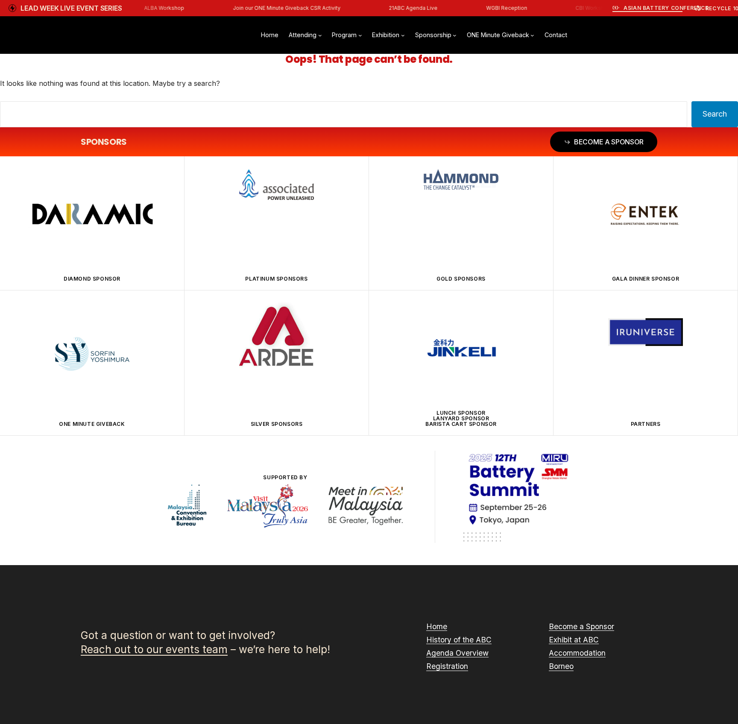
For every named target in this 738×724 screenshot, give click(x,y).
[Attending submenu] (320, 35)
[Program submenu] (360, 35)
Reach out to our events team (154, 649)
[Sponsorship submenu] (455, 35)
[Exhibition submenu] (403, 35)
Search (715, 113)
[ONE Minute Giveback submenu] (532, 35)
